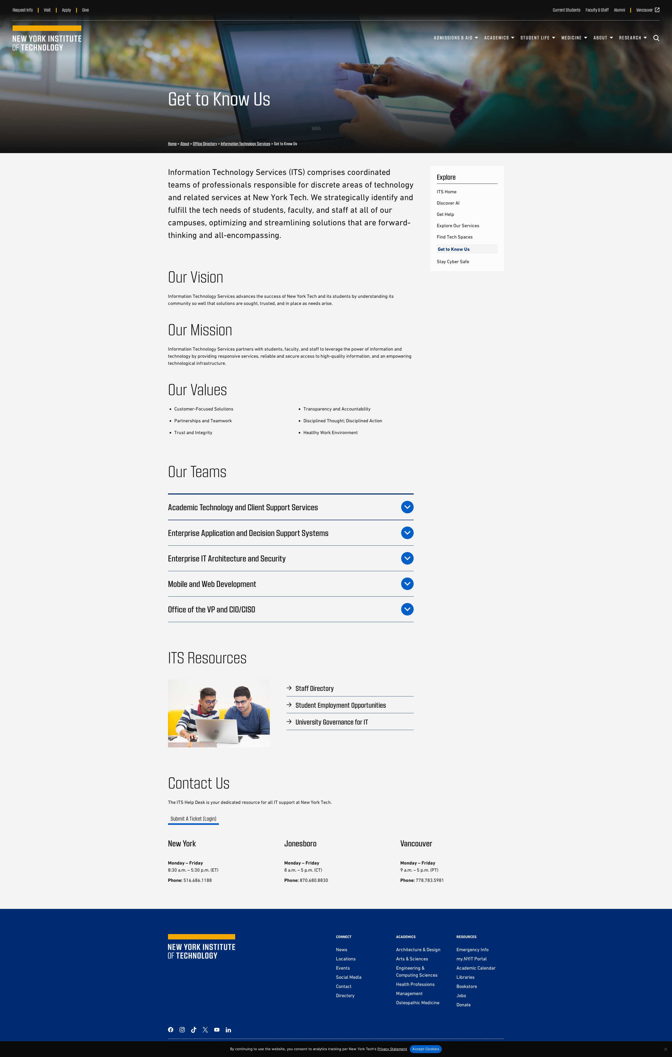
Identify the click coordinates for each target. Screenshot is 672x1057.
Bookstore (466, 986)
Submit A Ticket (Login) (193, 818)
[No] (665, 1049)
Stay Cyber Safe (453, 261)
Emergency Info (472, 949)
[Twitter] (205, 1029)
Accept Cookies (425, 1049)
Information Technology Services (245, 143)
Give (85, 9)
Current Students (566, 9)
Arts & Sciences (412, 958)
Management (409, 993)
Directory (345, 995)
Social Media (348, 977)
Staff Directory (315, 688)
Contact (343, 986)
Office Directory (205, 143)
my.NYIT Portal (471, 958)
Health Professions (415, 984)
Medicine (571, 37)
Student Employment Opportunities (341, 705)
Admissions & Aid (453, 37)
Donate (463, 1004)
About (601, 37)
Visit (47, 9)
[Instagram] (182, 1029)
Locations (346, 958)
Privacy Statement (392, 1049)
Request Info (23, 9)
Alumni (619, 9)
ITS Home (446, 191)
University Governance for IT (332, 721)
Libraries (465, 977)
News (341, 949)
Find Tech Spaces (455, 236)
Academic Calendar (476, 968)
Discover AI (448, 203)
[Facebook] (170, 1029)
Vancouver (644, 9)
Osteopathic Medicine (417, 1002)
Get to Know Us (454, 249)
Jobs (461, 995)
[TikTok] (193, 1029)
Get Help (445, 214)
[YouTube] (216, 1029)
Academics (496, 37)
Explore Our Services (458, 225)
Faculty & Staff (597, 9)
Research (630, 37)
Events (343, 968)
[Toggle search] (656, 38)
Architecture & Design (418, 949)
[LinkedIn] (228, 1029)
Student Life (535, 37)
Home (172, 143)
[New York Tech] (47, 38)
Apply (66, 9)
